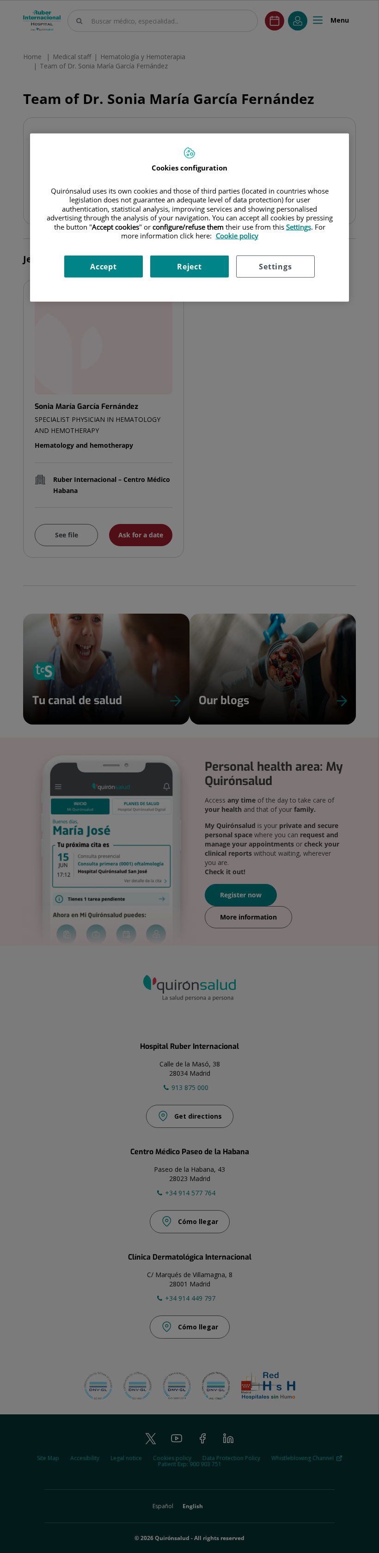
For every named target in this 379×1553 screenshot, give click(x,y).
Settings (275, 266)
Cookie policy (237, 235)
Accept (103, 266)
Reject (189, 266)
